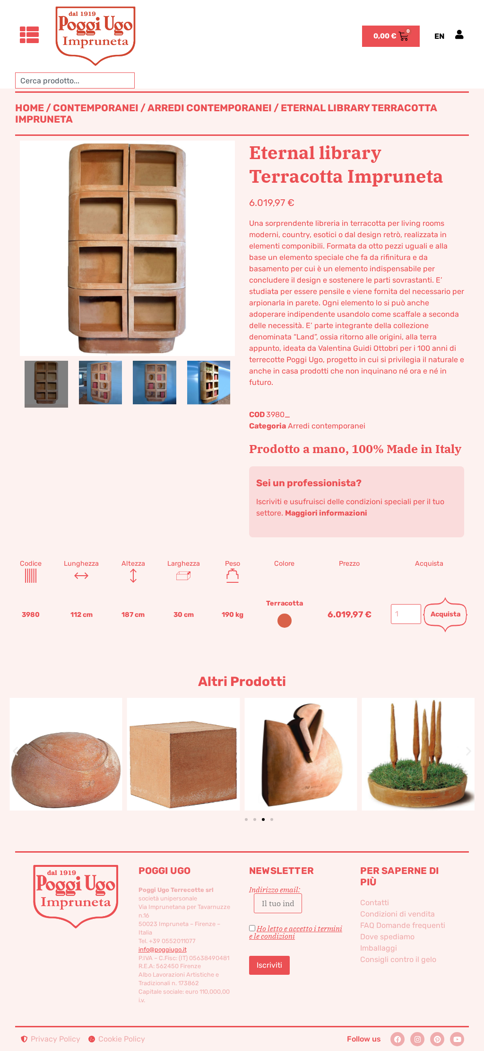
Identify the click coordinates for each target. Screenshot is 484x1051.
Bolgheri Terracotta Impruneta (301, 738)
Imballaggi (378, 948)
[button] (15, 751)
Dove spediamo (387, 936)
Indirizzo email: (274, 890)
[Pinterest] (437, 1039)
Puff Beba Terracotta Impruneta (418, 738)
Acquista (445, 614)
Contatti (374, 902)
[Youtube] (457, 1039)
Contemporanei (95, 108)
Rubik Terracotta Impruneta (66, 738)
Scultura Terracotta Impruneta (183, 732)
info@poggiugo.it (162, 949)
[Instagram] (417, 1039)
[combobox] (75, 80)
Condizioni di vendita (397, 913)
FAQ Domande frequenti (402, 925)
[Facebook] (397, 1039)
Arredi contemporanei (209, 108)
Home (29, 108)
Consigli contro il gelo (398, 959)
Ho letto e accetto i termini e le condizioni (295, 932)
